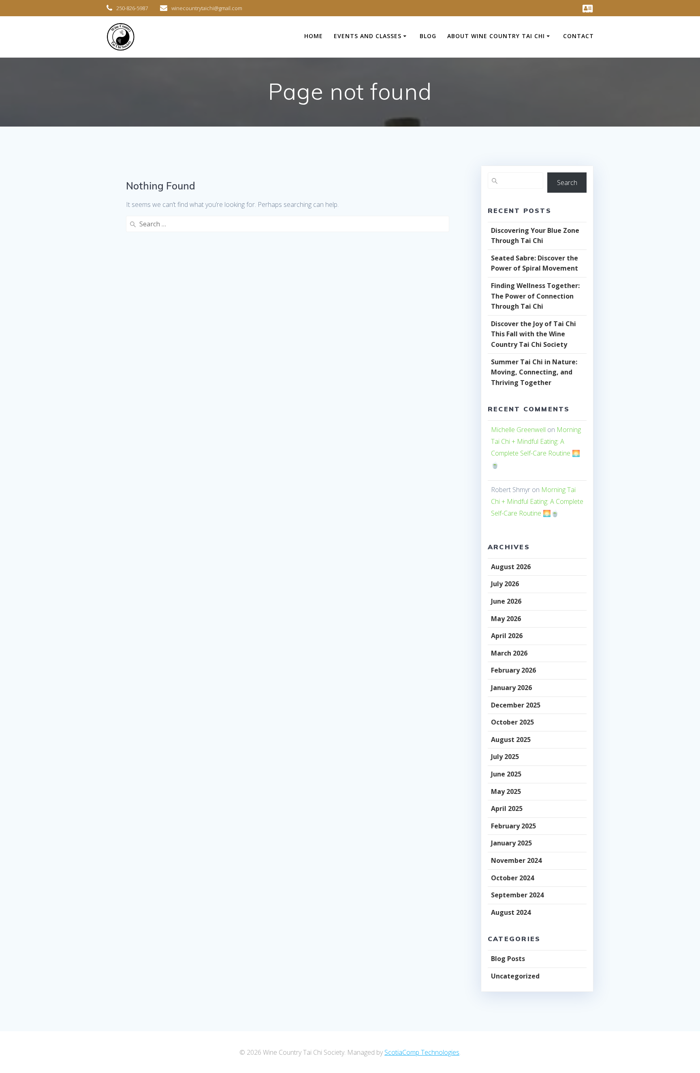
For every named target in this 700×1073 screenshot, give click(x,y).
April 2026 (507, 635)
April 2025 (507, 808)
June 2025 (506, 774)
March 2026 (509, 653)
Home (313, 36)
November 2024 (516, 860)
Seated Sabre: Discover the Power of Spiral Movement (534, 263)
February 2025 (513, 825)
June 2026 (506, 601)
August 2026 (511, 566)
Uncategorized (515, 976)
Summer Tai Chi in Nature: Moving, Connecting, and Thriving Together (534, 372)
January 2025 (511, 843)
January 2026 (511, 687)
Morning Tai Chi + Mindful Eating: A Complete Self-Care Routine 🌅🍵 (537, 501)
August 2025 (511, 739)
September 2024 (517, 894)
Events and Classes (367, 36)
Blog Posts (508, 958)
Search (567, 182)
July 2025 (505, 756)
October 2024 (512, 877)
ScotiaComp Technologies (421, 1052)
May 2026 (506, 618)
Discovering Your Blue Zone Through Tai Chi (535, 235)
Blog (428, 36)
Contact (578, 36)
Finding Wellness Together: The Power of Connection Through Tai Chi (535, 296)
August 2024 (511, 912)
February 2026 (513, 670)
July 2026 (505, 583)
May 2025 (506, 791)
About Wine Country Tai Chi (496, 36)
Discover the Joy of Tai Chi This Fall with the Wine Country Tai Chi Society (533, 334)
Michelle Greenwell (518, 429)
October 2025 (512, 722)
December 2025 (515, 705)
